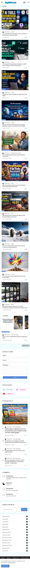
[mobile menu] (2, 2)
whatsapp (9, 389)
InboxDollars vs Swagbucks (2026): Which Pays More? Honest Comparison (15, 441)
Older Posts (25, 345)
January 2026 (15, 535)
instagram (22, 389)
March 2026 (15, 529)
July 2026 (15, 519)
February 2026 (15, 532)
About (8, 558)
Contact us (16, 558)
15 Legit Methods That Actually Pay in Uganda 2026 (15, 451)
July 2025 (15, 551)
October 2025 (15, 543)
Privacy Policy (25, 558)
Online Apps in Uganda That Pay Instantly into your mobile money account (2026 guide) (15, 430)
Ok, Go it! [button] (5, 566)
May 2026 (15, 524)
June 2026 (15, 522)
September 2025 (15, 545)
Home (3, 558)
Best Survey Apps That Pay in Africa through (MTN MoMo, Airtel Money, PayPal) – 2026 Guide (14, 461)
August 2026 (15, 516)
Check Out (11, 562)
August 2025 (15, 548)
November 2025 (15, 540)
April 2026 (15, 527)
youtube (9, 393)
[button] (28, 2)
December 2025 (15, 537)
